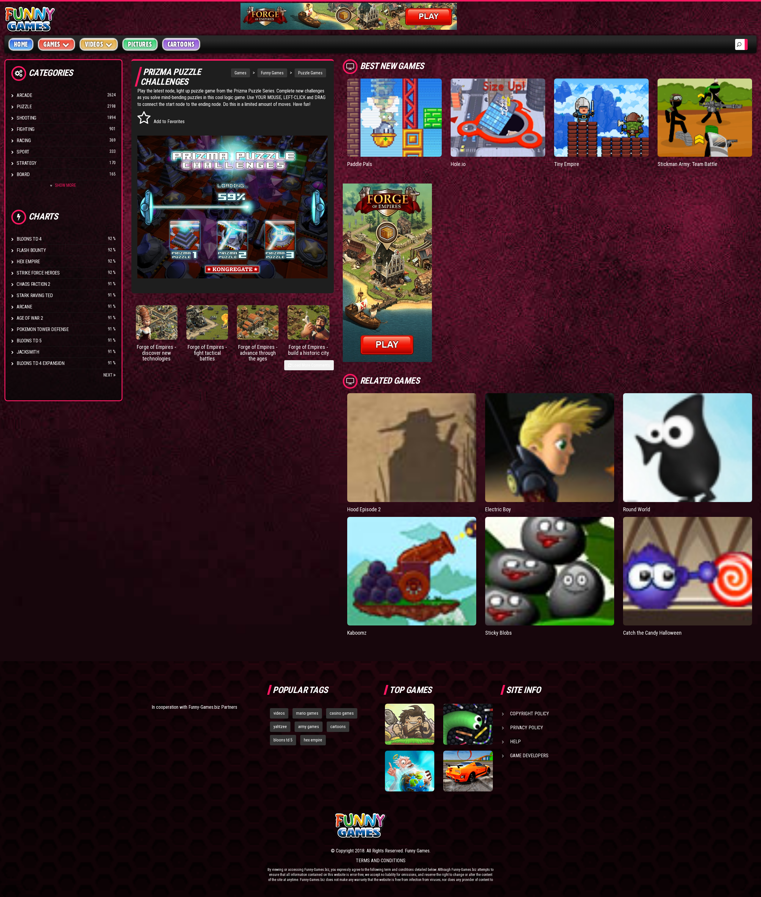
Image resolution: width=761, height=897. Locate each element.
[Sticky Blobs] (549, 571)
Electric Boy (498, 509)
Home (21, 44)
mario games (307, 713)
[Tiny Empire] (601, 118)
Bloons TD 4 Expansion (41, 363)
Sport (23, 152)
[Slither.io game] (468, 724)
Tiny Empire (566, 164)
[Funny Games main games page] (472, 825)
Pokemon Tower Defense (43, 329)
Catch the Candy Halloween (652, 633)
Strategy (27, 163)
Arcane (24, 307)
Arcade (24, 95)
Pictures (140, 44)
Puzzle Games (310, 72)
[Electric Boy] (549, 447)
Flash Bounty (31, 250)
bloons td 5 (283, 740)
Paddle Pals (359, 164)
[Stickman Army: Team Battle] (705, 118)
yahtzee (280, 726)
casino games (342, 713)
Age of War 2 (30, 318)
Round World (636, 509)
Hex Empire (28, 261)
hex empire (313, 740)
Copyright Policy (529, 713)
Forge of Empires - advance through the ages (258, 353)
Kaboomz (357, 633)
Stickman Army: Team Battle (687, 164)
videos (279, 713)
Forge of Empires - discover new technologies (156, 353)
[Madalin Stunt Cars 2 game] (468, 771)
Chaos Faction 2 (33, 284)
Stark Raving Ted (35, 295)
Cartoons (181, 44)
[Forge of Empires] (156, 322)
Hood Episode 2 (364, 509)
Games (240, 72)
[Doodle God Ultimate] (409, 771)
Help (515, 741)
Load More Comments (311, 365)
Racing (24, 140)
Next (108, 375)
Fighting (25, 129)
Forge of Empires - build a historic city (308, 350)
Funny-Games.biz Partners (212, 707)
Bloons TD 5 (29, 341)
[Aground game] (409, 724)
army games (308, 726)
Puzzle (24, 106)
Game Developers (529, 755)
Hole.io (458, 164)
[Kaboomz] (411, 571)
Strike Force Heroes (38, 273)
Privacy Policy (526, 727)
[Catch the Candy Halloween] (687, 571)
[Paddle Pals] (394, 118)
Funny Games (272, 72)
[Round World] (687, 447)
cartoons (338, 726)
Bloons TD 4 (29, 239)
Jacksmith (28, 352)
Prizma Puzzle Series (254, 91)
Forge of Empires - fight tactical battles (207, 353)
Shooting (26, 118)
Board (23, 174)
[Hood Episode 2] (411, 447)
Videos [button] (94, 44)
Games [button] (51, 44)
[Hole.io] (498, 118)
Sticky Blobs (498, 633)
